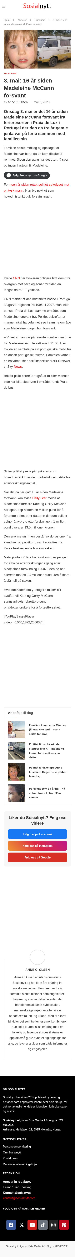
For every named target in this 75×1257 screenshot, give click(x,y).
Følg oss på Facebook (37, 834)
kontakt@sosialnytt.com (19, 1198)
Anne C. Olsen (18, 102)
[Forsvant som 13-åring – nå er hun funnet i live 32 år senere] (16, 793)
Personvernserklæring (17, 1146)
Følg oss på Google (37, 857)
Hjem (7, 20)
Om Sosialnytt (14, 1089)
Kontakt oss (10, 1158)
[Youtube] (32, 1225)
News (18, 366)
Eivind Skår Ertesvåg (17, 1187)
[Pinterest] (64, 1225)
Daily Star (39, 498)
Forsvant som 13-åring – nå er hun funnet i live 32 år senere (47, 793)
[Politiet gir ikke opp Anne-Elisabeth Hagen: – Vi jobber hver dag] (16, 772)
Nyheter (22, 20)
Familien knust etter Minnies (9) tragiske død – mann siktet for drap (47, 729)
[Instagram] (53, 1225)
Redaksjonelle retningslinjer (20, 1164)
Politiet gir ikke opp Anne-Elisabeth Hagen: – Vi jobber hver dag (47, 772)
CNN (16, 278)
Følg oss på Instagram (37, 845)
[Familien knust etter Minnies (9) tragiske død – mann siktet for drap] (16, 729)
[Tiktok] (43, 1225)
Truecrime (39, 20)
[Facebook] (11, 1225)
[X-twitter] (22, 1225)
